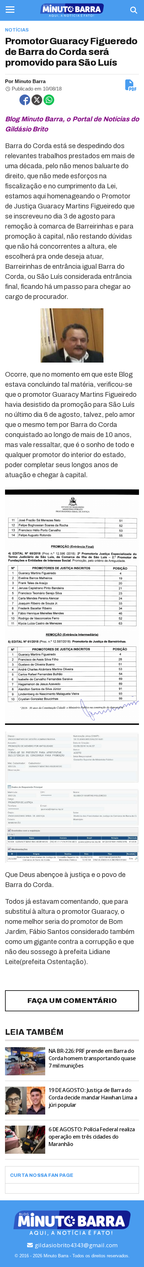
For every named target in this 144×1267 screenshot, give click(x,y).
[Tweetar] (36, 99)
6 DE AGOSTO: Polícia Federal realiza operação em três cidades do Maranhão (92, 1137)
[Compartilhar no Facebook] (24, 99)
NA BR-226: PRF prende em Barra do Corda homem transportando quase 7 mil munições (92, 1058)
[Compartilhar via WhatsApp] (49, 99)
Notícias (17, 30)
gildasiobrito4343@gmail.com (75, 1245)
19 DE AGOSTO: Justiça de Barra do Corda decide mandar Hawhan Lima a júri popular (93, 1097)
